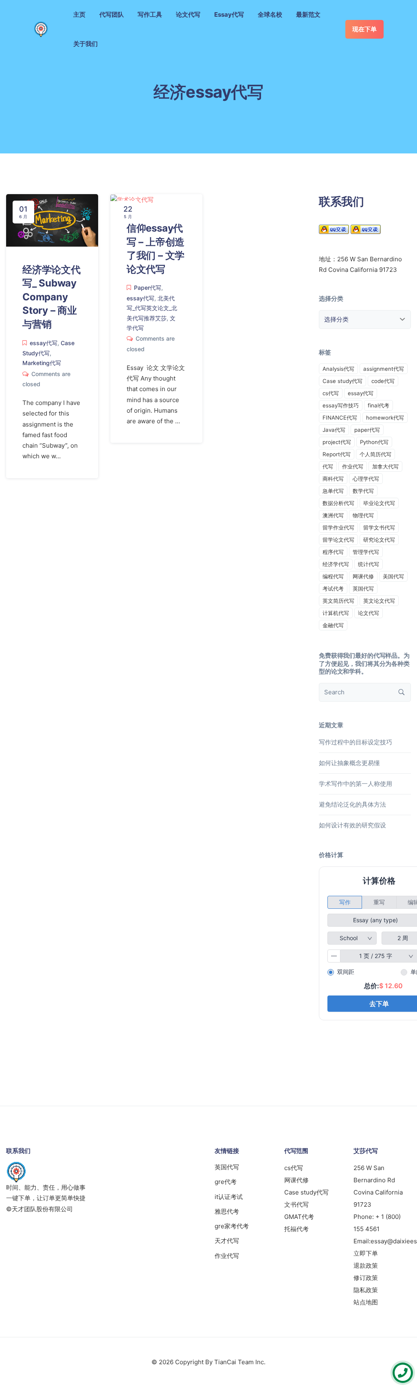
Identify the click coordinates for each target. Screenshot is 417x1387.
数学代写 (363, 491)
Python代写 (374, 442)
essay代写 (43, 342)
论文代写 (188, 14)
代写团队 (111, 14)
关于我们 (85, 44)
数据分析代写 (338, 503)
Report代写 (337, 454)
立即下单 (365, 1253)
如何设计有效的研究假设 (352, 825)
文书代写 (296, 1204)
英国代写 (363, 588)
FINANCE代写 (340, 417)
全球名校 (270, 14)
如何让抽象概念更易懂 (349, 763)
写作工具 (150, 14)
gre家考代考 (232, 1226)
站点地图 (365, 1302)
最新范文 (308, 14)
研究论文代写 (379, 539)
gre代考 (226, 1182)
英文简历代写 (338, 600)
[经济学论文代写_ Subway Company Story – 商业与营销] (52, 219)
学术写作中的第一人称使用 (355, 784)
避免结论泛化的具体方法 (352, 804)
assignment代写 (383, 368)
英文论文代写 (379, 600)
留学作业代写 (338, 527)
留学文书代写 (379, 527)
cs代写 (331, 393)
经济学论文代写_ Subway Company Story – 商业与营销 (51, 297)
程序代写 (333, 552)
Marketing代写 (41, 362)
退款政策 (365, 1265)
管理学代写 (366, 552)
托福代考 (296, 1229)
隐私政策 (365, 1290)
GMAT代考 (299, 1217)
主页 (79, 14)
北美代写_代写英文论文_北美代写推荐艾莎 (152, 308)
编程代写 (333, 576)
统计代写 (368, 564)
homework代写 (385, 417)
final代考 (378, 405)
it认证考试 (229, 1197)
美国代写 (393, 576)
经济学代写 (336, 564)
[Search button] (401, 692)
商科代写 (333, 478)
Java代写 (334, 430)
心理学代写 (366, 478)
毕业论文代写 (379, 503)
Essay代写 (229, 14)
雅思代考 (227, 1211)
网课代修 (363, 576)
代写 (328, 466)
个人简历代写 (375, 454)
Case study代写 (342, 381)
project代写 (337, 442)
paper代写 (367, 430)
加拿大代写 (385, 466)
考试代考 (333, 588)
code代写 (383, 381)
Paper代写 (147, 287)
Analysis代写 (338, 368)
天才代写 (227, 1241)
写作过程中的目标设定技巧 (355, 742)
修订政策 (365, 1278)
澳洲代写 (333, 515)
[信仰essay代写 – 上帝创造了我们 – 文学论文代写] (132, 199)
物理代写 (363, 515)
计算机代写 (336, 613)
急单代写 (333, 491)
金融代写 (333, 625)
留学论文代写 (338, 539)
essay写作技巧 (341, 405)
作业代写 (352, 466)
